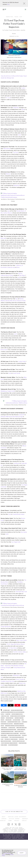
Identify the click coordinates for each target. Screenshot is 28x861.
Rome (2, 349)
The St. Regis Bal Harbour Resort (16, 644)
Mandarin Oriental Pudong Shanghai (14, 725)
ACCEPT (22, 852)
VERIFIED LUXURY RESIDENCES (17, 816)
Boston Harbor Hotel (17, 714)
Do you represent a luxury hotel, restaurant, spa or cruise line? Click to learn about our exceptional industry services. (14, 836)
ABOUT (3, 816)
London (20, 361)
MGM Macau (16, 675)
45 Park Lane (6, 710)
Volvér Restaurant (6, 626)
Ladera (23, 88)
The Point (15, 152)
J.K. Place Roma (12, 648)
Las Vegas (24, 485)
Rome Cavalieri (20, 679)
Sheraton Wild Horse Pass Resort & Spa (12, 416)
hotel (19, 135)
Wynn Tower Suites (21, 640)
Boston (23, 518)
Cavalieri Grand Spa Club (7, 681)
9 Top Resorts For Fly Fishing (7, 785)
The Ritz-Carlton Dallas (18, 741)
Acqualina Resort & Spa (16, 710)
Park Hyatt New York (21, 591)
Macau (24, 445)
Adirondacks (6, 148)
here (8, 4)
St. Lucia (8, 97)
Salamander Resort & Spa (7, 731)
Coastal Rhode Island (18, 514)
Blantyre (8, 174)
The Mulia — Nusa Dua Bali (11, 739)
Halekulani (16, 107)
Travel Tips (18, 16)
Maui (2, 238)
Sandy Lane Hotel (19, 731)
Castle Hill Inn (5, 716)
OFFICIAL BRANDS (14, 818)
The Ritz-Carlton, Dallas (19, 652)
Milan (25, 377)
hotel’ (13, 391)
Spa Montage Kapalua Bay (14, 735)
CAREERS (3, 818)
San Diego (22, 275)
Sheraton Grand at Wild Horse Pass (10, 733)
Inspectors (9, 16)
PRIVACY (16, 820)
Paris (18, 267)
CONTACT (24, 820)
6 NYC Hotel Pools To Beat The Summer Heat (20, 769)
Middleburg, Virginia (6, 391)
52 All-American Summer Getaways (20, 786)
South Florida (16, 373)
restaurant (21, 414)
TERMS (10, 820)
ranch (15, 334)
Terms (3, 854)
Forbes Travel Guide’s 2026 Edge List (7, 769)
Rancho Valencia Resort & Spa (8, 729)
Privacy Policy (7, 853)
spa (9, 211)
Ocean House (12, 727)
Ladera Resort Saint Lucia (14, 721)
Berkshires (16, 185)
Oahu (23, 109)
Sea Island (24, 532)
